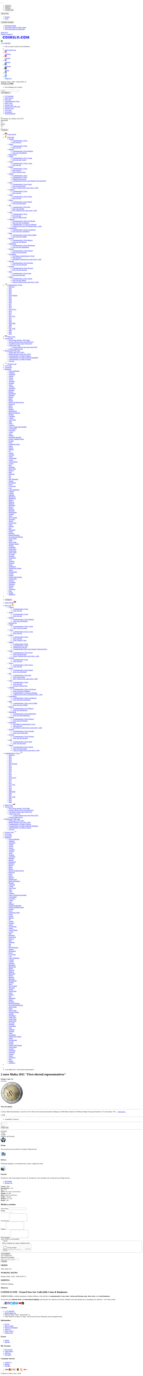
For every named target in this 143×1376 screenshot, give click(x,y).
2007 (10, 327)
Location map (9, 10)
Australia (11, 386)
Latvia (10, 212)
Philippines (12, 530)
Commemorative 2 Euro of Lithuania (23, 221)
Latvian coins (9, 105)
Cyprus (11, 161)
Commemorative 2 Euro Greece (22, 196)
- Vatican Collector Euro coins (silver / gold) (25, 750)
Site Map (7, 1366)
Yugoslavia (12, 589)
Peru (10, 528)
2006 (10, 330)
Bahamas (11, 390)
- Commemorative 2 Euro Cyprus (22, 631)
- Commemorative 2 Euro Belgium (23, 619)
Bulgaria (13, 154)
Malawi (11, 500)
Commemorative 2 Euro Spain (21, 273)
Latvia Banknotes (14, 490)
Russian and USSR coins (12, 106)
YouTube (7, 58)
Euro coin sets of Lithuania (20, 223)
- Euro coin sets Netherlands (21, 715)
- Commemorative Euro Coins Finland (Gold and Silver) (29, 649)
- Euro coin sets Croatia (19, 628)
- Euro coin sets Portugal (20, 721)
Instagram (8, 54)
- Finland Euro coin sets (19, 647)
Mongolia (11, 510)
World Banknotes (10, 113)
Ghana (11, 456)
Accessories (8, 112)
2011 (10, 318)
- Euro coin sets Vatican (19, 749)
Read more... (122, 1112)
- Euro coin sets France (19, 654)
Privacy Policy (9, 1331)
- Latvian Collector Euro (19, 686)
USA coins (8, 110)
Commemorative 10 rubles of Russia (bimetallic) (23, 357)
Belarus (11, 397)
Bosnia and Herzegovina (16, 402)
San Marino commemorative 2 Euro (23, 256)
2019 (10, 300)
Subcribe (4, 1261)
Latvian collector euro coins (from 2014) (24, 347)
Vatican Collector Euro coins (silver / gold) (25, 282)
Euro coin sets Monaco (19, 242)
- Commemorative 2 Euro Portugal (23, 719)
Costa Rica (12, 430)
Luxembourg (13, 228)
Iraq (10, 477)
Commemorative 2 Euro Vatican (22, 278)
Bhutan (11, 400)
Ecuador (11, 441)
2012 (10, 314)
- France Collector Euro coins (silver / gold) (25, 656)
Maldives (11, 504)
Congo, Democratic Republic (18, 427)
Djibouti (11, 435)
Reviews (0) (8, 1183)
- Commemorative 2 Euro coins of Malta (24, 703)
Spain (10, 271)
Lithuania (11, 219)
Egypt (10, 442)
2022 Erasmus (13, 295)
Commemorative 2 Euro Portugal (22, 251)
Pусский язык (20, 29)
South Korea (12, 551)
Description (8, 1181)
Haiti (10, 465)
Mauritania (12, 505)
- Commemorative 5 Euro (20, 645)
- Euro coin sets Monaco (19, 710)
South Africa (12, 549)
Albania (11, 376)
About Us (8, 1329)
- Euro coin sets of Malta (20, 705)
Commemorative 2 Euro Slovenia (22, 268)
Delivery (7, 8)
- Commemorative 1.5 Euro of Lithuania (24, 693)
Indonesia (11, 474)
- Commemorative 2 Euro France (22, 652)
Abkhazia (11, 372)
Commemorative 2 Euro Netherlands (23, 245)
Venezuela (12, 584)
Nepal (10, 516)
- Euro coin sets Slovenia (20, 738)
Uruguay (11, 580)
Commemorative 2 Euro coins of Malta (24, 235)
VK (6, 74)
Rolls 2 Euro (8, 103)
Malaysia (11, 502)
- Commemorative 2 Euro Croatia (22, 626)
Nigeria (11, 521)
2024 (10, 290)
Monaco (11, 238)
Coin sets (11, 361)
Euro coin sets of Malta (19, 237)
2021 (10, 297)
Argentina (12, 381)
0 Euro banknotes (14, 371)
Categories (8, 599)
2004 (10, 334)
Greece (11, 195)
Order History (9, 1351)
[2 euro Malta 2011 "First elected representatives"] (12, 1103)
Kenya (11, 484)
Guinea (11, 460)
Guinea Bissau (13, 462)
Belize (10, 399)
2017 (10, 304)
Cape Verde (12, 420)
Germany (11, 189)
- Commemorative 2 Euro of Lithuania (24, 689)
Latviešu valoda (21, 27)
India (10, 472)
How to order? (9, 1326)
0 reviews (4, 1081)
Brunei (11, 407)
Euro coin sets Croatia (19, 160)
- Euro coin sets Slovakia (20, 733)
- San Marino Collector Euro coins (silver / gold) (27, 728)
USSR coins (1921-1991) (16, 352)
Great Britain (13, 458)
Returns (7, 1364)
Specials (7, 1342)
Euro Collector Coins (18, 172)
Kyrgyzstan (12, 486)
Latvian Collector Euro (19, 217)
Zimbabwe (12, 594)
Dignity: (3, 1229)
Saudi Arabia (13, 538)
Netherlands (12, 244)
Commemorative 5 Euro (19, 177)
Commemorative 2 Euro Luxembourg (24, 230)
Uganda (11, 573)
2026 (12, 287)
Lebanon (11, 491)
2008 (10, 325)
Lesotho (11, 493)
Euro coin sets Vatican (19, 280)
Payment (8, 6)
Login (6, 19)
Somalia (11, 545)
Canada (11, 418)
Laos (10, 488)
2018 (10, 302)
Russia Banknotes (14, 535)
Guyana (11, 463)
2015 (10, 307)
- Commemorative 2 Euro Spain (22, 742)
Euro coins (8, 99)
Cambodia (12, 416)
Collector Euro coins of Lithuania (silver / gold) (27, 226)
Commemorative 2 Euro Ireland (22, 202)
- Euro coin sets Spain (19, 743)
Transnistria (12, 566)
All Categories (9, 96)
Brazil (10, 406)
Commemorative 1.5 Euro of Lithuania (24, 224)
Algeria (11, 378)
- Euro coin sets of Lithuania (21, 691)
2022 (10, 294)
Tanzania (11, 563)
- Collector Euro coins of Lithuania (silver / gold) (27, 694)
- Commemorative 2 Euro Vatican (22, 747)
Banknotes (8, 369)
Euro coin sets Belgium (19, 153)
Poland (11, 531)
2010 (10, 320)
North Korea (12, 523)
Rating (3, 1210)
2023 (10, 292)
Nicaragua (12, 519)
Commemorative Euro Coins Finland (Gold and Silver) (29, 181)
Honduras (12, 467)
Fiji (10, 451)
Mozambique (13, 512)
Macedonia (12, 497)
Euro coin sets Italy (18, 209)
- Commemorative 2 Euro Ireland (22, 670)
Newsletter (8, 1355)
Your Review (5, 1221)
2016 (10, 306)
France (11, 182)
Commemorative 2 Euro (12, 101)
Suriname (11, 556)
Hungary (11, 470)
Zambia (11, 593)
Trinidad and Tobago (15, 568)
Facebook (8, 66)
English (13, 25)
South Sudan (12, 552)
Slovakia (11, 261)
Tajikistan (11, 561)
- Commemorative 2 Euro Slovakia (23, 731)
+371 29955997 (6, 43)
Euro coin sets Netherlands (20, 247)
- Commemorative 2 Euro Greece (22, 665)
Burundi (11, 414)
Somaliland (12, 547)
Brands (7, 1340)
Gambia (11, 453)
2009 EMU (12, 323)
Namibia (11, 514)
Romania (11, 533)
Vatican (11, 277)
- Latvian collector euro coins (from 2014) (25, 815)
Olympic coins (9, 108)
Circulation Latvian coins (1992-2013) (20, 343)
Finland (11, 174)
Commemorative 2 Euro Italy (21, 207)
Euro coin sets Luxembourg (20, 231)
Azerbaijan (12, 388)
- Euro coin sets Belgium (20, 621)
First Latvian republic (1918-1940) (19, 340)
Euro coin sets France (19, 186)
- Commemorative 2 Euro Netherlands (24, 714)
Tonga (10, 565)
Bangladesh (12, 393)
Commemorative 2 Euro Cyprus (22, 163)
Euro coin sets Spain (18, 275)
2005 (10, 332)
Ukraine (11, 575)
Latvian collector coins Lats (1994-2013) (21, 342)
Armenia (11, 383)
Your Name (4, 1208)
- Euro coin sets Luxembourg (21, 700)
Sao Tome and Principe (16, 537)
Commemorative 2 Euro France (22, 184)
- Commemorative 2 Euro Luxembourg (24, 698)
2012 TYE (12, 316)
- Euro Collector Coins (19, 640)
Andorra (11, 139)
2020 (10, 299)
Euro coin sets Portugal (19, 252)
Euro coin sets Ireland (19, 203)
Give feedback (6, 1254)
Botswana (12, 404)
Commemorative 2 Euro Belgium (22, 151)
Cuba (10, 434)
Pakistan (11, 526)
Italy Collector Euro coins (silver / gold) (24, 210)
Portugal (11, 249)
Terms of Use (9, 1333)
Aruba (10, 385)
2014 (10, 311)
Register (7, 17)
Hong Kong (12, 469)
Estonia (11, 167)
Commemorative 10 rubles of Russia (20, 356)
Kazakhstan (12, 483)
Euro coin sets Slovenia (19, 270)
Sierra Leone (12, 542)
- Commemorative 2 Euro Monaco (23, 708)
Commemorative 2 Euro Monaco (22, 240)
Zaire (10, 591)
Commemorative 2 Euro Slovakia (22, 263)
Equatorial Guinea (14, 444)
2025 (10, 288)
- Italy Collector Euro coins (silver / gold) (25, 679)
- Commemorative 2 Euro (20, 609)
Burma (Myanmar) (14, 413)
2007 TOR (12, 328)
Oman (10, 524)
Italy (10, 205)
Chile (10, 421)
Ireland (11, 200)
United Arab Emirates (15, 577)
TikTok (7, 70)
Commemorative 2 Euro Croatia (22, 158)
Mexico (11, 507)
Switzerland (12, 558)
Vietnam (11, 586)
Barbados (11, 395)
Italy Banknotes (13, 479)
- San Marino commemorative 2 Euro (23, 724)
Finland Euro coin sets (19, 179)
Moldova (11, 509)
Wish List (8, 1353)
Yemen (11, 587)
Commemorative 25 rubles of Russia (20, 359)
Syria (10, 559)
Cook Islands (13, 428)
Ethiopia (11, 449)
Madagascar (12, 498)
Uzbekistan (12, 582)
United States (13, 579)
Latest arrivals (9, 98)
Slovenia (11, 266)
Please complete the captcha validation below (16, 1243)
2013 (10, 313)
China (10, 423)
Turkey (11, 570)
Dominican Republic (15, 437)
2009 (10, 321)
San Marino (12, 254)
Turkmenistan (13, 572)
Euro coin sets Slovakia (19, 264)
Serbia (10, 540)
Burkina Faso (13, 411)
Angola (11, 379)
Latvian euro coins (14, 345)
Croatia (11, 156)
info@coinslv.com (10, 50)
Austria (11, 144)
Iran (10, 476)
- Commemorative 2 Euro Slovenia (23, 736)
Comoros (11, 425)
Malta (10, 233)
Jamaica (11, 481)
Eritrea (11, 446)
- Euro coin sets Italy (18, 677)
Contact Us (8, 1362)
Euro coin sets (16, 142)
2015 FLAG (12, 309)
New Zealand (13, 517)
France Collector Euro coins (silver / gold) (25, 188)
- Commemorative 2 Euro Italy (21, 675)
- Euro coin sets (17, 611)
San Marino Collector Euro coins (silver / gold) (26, 259)
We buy (7, 1324)
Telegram (7, 62)
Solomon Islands (14, 544)
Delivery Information (11, 1327)
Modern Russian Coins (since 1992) (20, 354)
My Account (8, 1349)
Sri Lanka (12, 554)
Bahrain (11, 392)
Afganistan (12, 374)
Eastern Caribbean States (16, 439)
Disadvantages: (5, 1237)
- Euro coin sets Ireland (19, 672)
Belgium (11, 149)
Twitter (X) (8, 78)
